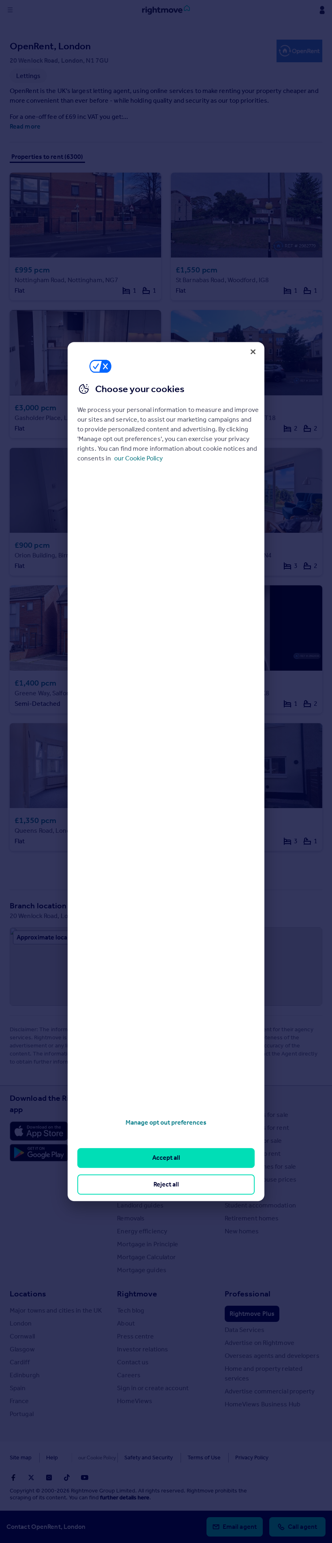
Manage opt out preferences (166, 1122)
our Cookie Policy (138, 458)
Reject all (166, 1184)
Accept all (166, 1158)
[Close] (253, 352)
